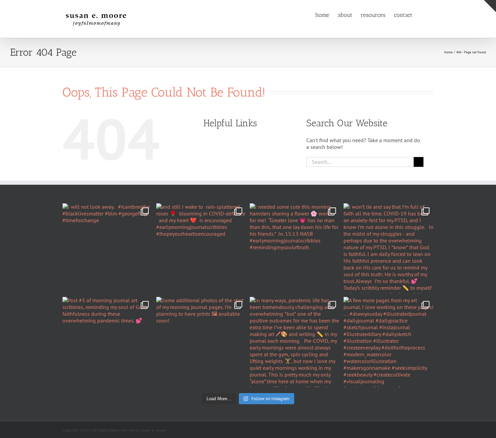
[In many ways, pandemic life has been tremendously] (295, 342)
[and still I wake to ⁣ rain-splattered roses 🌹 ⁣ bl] (201, 248)
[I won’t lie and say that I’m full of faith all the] (388, 248)
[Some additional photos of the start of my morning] (201, 342)
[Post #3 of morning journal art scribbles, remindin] (107, 342)
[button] (423, 14)
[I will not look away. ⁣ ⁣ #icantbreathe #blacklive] (107, 248)
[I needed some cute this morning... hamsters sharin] (295, 248)
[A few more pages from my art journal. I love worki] (388, 342)
